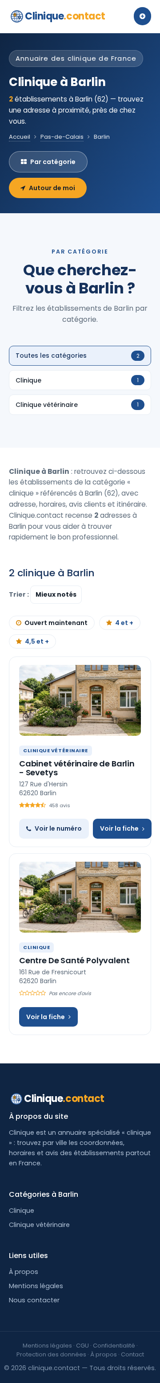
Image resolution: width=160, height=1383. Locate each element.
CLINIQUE (36, 947)
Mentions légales (36, 1285)
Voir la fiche (119, 828)
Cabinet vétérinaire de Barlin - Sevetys (77, 768)
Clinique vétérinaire (39, 1224)
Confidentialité (114, 1345)
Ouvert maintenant (56, 622)
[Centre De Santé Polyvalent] (80, 897)
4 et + (124, 622)
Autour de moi (52, 188)
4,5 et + (37, 641)
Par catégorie (53, 161)
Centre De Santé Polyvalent (74, 960)
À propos (23, 1271)
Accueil (19, 137)
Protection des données (51, 1354)
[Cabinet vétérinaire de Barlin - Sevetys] (80, 700)
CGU (82, 1345)
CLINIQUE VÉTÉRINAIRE (55, 750)
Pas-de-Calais (62, 137)
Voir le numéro (58, 828)
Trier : (19, 594)
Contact (132, 1354)
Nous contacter (34, 1300)
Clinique (65, 16)
